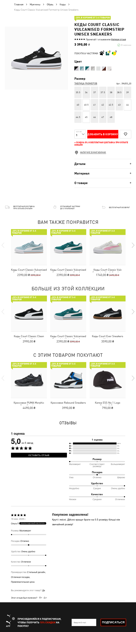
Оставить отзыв (38, 455)
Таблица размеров (85, 83)
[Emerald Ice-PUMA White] (87, 68)
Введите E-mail (80, 622)
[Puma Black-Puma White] (76, 68)
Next (133, 245)
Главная (18, 4)
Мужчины (35, 4)
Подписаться (113, 622)
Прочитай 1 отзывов (96, 39)
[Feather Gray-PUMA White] (92, 68)
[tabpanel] (36, 58)
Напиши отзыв (118, 39)
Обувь (50, 4)
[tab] (102, 163)
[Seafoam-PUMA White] (82, 68)
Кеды (63, 4)
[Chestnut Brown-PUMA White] (103, 68)
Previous (3, 245)
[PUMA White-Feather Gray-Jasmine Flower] (109, 68)
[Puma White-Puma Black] (98, 68)
